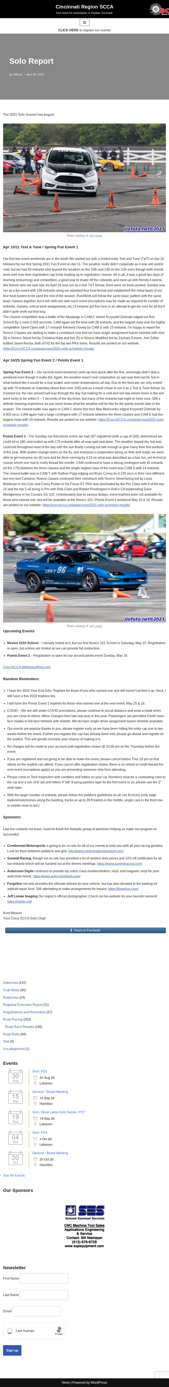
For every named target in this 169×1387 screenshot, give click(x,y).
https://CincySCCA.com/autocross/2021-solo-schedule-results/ (48, 348)
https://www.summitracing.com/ (119, 863)
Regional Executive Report (22, 1004)
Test (6, 1041)
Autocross (10, 982)
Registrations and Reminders (24, 1012)
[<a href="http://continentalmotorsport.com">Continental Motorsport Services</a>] (84, 1226)
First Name (11, 1278)
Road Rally (11, 1034)
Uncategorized (14, 1049)
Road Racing (12, 1019)
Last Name (11, 1295)
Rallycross (11, 997)
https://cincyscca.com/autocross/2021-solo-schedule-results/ (86, 505)
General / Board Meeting (50, 1091)
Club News (11, 990)
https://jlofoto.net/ (19, 901)
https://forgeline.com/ (123, 889)
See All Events (14, 1175)
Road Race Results (19, 1027)
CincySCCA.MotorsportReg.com (26, 667)
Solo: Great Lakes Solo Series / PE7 (58, 1112)
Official (17, 74)
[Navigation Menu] (84, 22)
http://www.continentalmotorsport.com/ (95, 851)
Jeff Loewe (95, 235)
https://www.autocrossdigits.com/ (56, 876)
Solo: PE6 (39, 1071)
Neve (66, 1382)
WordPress (99, 1382)
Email (7, 1311)
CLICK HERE (68, 30)
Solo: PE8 (39, 1132)
